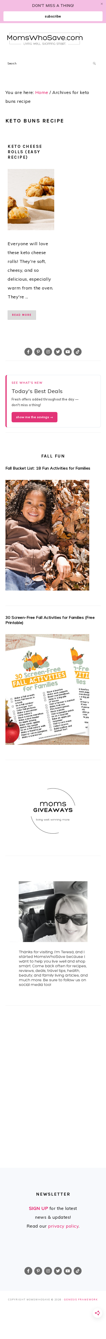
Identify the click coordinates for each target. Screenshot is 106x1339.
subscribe (53, 16)
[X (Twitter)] (58, 352)
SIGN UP (38, 1208)
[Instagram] (48, 352)
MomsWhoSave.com (45, 39)
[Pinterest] (38, 352)
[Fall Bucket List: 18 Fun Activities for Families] (53, 536)
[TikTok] (78, 352)
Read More (22, 315)
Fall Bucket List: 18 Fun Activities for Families (47, 468)
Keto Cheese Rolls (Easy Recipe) (25, 152)
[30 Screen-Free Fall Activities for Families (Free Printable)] (53, 691)
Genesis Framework (81, 1299)
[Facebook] (28, 352)
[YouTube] (68, 352)
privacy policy (63, 1226)
